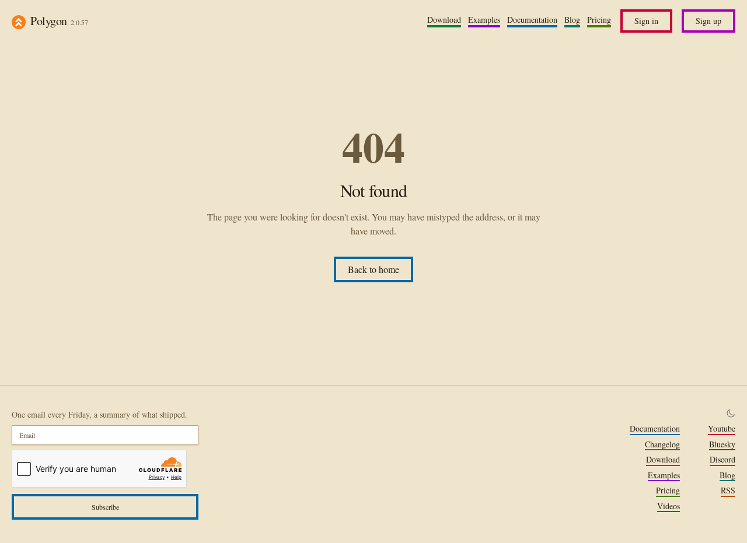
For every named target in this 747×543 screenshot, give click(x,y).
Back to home (373, 269)
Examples (484, 20)
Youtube (721, 428)
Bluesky (722, 444)
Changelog (662, 444)
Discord (722, 459)
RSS (728, 490)
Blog (572, 20)
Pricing (599, 20)
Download (444, 20)
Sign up (708, 20)
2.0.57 (79, 22)
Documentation (532, 20)
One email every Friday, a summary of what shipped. (99, 414)
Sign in (646, 20)
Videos (668, 506)
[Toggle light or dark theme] (730, 413)
